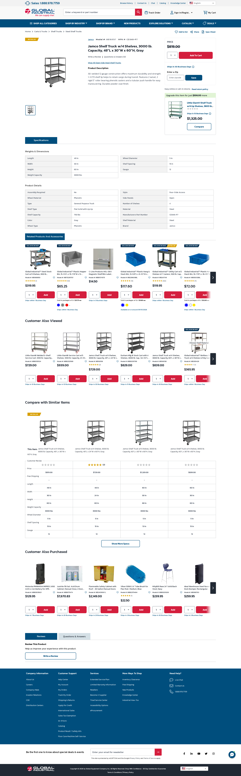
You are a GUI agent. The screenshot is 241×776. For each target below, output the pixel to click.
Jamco (91, 39)
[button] (202, 3)
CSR (27, 700)
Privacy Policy (135, 758)
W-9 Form (62, 720)
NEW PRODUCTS (132, 23)
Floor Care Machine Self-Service (72, 736)
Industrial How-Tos (130, 700)
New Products (128, 689)
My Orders (62, 689)
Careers (29, 684)
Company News (32, 689)
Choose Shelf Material (199, 342)
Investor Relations (33, 695)
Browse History (126, 3)
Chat (153, 3)
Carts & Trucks (40, 31)
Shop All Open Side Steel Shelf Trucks (104, 62)
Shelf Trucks (56, 31)
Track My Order (64, 695)
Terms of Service (150, 758)
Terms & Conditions (114, 772)
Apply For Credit (65, 705)
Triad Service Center (98, 700)
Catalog (163, 3)
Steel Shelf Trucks (74, 31)
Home (28, 31)
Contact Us (141, 3)
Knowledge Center (178, 3)
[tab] (41, 140)
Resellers (94, 689)
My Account (63, 684)
